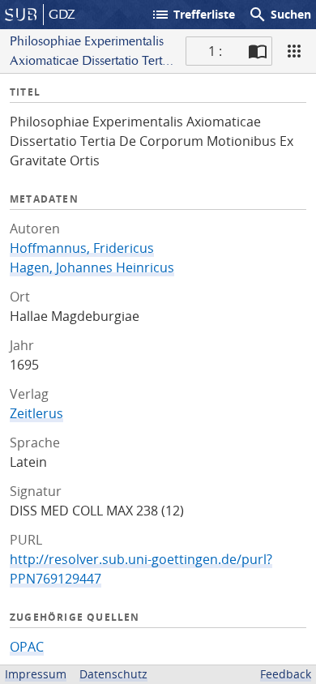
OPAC (27, 647)
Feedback (285, 674)
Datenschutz (113, 674)
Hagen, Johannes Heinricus (92, 267)
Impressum (35, 674)
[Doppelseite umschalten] (257, 51)
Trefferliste (193, 14)
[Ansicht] (294, 51)
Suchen (279, 14)
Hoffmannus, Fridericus (82, 248)
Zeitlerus (36, 413)
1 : (215, 51)
